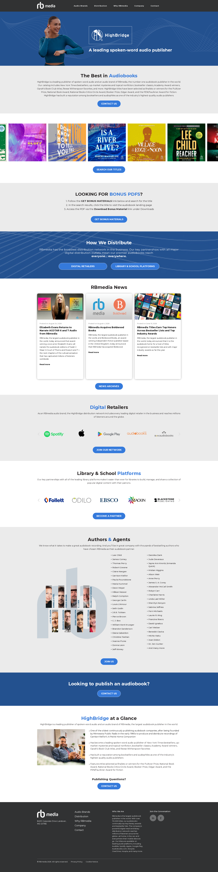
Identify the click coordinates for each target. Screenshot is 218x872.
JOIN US (109, 661)
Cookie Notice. (92, 862)
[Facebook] (161, 818)
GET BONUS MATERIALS (109, 219)
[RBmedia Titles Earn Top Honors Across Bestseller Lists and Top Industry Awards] (158, 306)
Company (139, 6)
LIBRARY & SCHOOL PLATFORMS (135, 266)
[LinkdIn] (153, 818)
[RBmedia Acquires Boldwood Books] (109, 306)
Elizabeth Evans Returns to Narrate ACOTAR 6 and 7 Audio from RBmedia (58, 330)
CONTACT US (109, 103)
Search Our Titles (109, 169)
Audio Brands (81, 6)
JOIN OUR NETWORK (109, 450)
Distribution (100, 6)
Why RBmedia (121, 6)
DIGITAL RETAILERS (83, 266)
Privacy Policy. (77, 862)
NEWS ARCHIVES (109, 386)
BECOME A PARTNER (109, 516)
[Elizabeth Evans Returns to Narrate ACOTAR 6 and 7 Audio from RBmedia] (60, 306)
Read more (45, 364)
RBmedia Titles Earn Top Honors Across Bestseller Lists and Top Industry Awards (156, 330)
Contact (155, 6)
